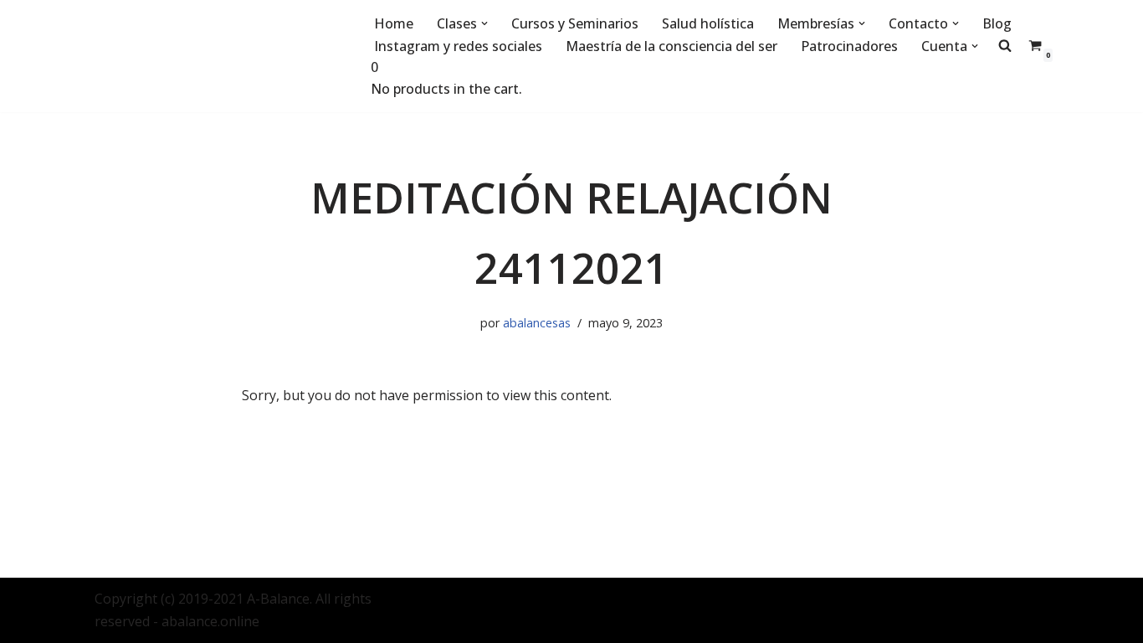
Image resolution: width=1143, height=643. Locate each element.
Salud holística (708, 23)
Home (393, 23)
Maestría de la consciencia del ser (671, 46)
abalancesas (537, 323)
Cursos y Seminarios (574, 23)
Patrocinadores (849, 46)
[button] (484, 23)
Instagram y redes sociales (458, 46)
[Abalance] (220, 56)
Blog (997, 23)
